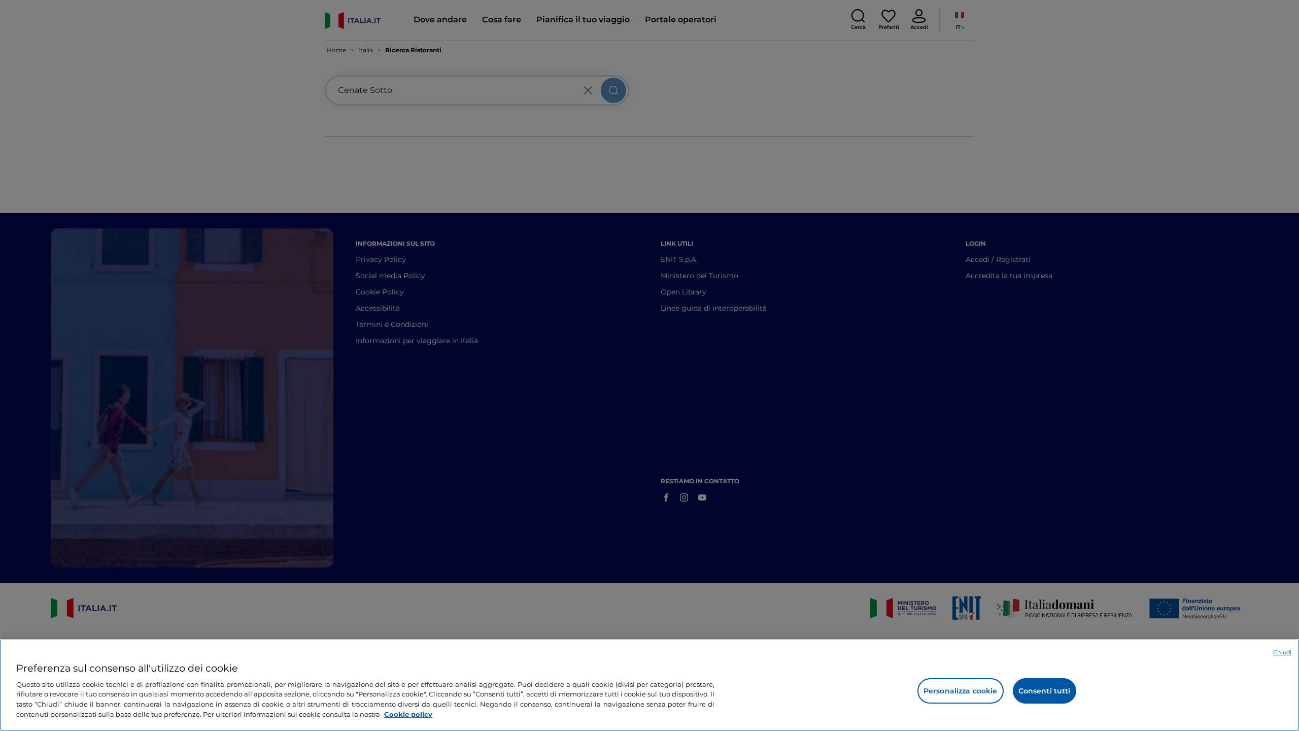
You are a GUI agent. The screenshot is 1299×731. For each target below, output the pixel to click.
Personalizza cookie (961, 690)
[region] (649, 685)
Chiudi (1282, 652)
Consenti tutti (1044, 690)
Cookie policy (408, 714)
